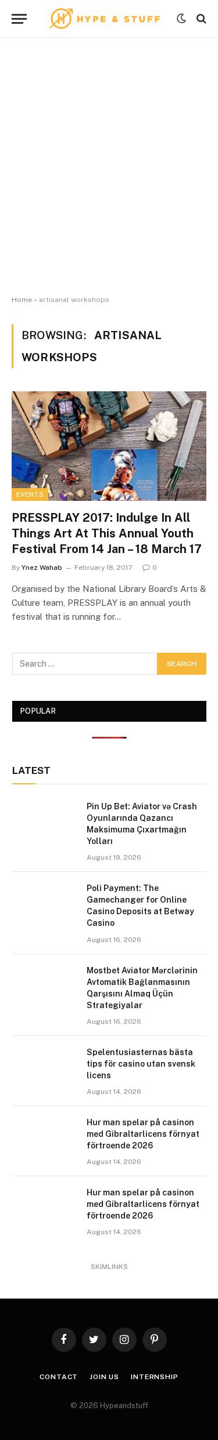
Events (30, 494)
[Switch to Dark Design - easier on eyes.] (181, 18)
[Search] (200, 19)
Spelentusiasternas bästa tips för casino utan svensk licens (141, 1064)
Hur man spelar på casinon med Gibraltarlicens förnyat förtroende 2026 (143, 1134)
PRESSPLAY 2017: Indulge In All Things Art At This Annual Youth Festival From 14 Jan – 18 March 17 (107, 533)
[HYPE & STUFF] (104, 18)
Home (22, 300)
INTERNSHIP (154, 1377)
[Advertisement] (109, 166)
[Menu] (19, 19)
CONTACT (59, 1377)
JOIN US (104, 1377)
